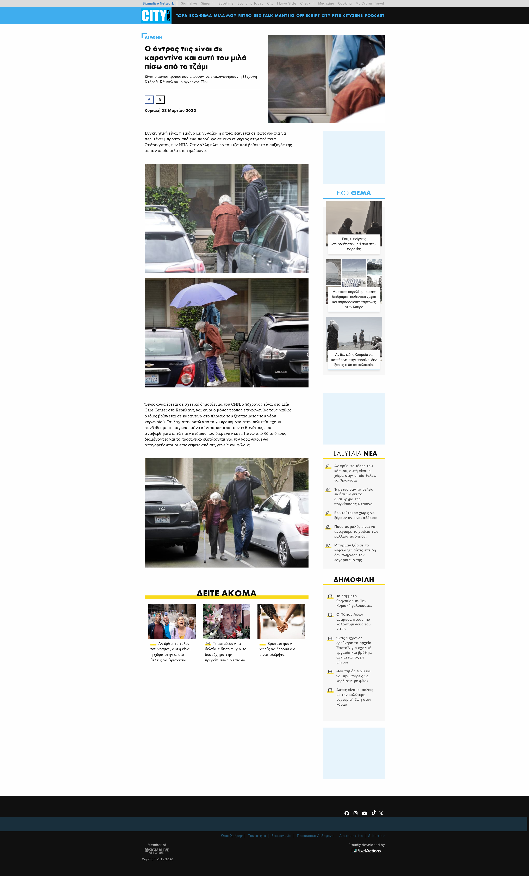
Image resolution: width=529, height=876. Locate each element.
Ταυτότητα (257, 836)
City (270, 3)
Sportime (226, 3)
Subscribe (376, 836)
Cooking (345, 3)
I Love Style (286, 3)
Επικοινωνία (282, 836)
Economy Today (250, 3)
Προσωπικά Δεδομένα (315, 836)
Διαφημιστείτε (351, 836)
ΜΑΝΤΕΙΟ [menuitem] (284, 15)
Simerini (208, 3)
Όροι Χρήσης (232, 836)
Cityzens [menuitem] (353, 15)
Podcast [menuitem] (375, 15)
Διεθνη (154, 38)
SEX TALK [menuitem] (263, 15)
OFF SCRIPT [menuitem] (308, 15)
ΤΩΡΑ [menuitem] (181, 15)
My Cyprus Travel (370, 3)
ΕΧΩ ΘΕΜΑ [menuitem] (200, 15)
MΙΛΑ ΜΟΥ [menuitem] (225, 15)
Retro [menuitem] (245, 15)
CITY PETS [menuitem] (331, 15)
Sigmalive (189, 3)
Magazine (326, 3)
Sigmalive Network (158, 3)
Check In (307, 3)
